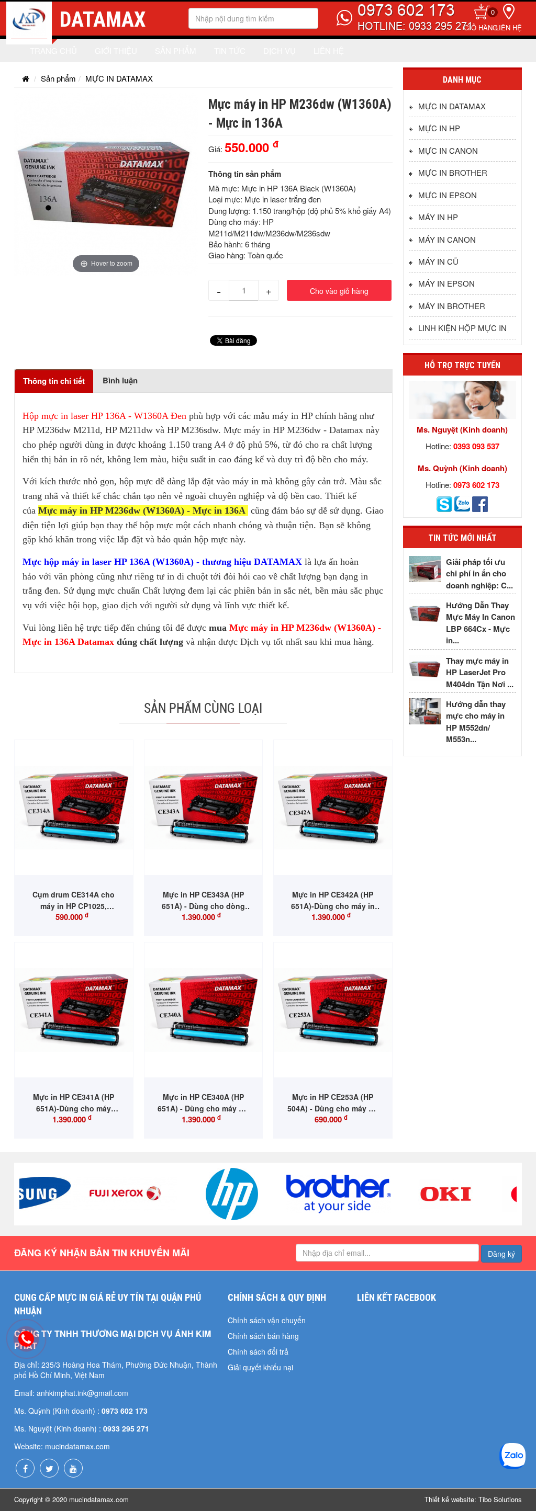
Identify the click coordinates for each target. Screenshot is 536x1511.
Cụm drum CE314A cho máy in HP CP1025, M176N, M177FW (73, 906)
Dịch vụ (279, 50)
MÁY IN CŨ (438, 261)
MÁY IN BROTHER (451, 305)
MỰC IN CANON (448, 150)
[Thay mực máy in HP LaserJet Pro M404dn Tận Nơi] (425, 668)
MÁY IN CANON (447, 239)
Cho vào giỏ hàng (339, 291)
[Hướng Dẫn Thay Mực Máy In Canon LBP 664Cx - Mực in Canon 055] (425, 612)
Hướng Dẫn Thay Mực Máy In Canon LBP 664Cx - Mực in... (480, 622)
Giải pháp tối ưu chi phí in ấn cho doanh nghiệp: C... (479, 573)
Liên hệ (508, 27)
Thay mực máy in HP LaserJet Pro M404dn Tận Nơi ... (479, 672)
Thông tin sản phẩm (244, 173)
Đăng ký (501, 1253)
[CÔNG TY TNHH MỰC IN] (29, 24)
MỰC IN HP (439, 127)
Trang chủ (53, 50)
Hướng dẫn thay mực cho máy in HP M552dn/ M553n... (476, 721)
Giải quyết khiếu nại (260, 1367)
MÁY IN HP (438, 216)
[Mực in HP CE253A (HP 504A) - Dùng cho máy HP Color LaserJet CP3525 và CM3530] (333, 1010)
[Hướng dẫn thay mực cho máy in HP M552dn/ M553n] (425, 711)
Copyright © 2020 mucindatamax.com (71, 1499)
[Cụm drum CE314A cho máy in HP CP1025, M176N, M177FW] (74, 808)
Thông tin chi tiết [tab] (54, 381)
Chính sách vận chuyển (267, 1320)
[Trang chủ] (25, 78)
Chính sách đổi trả (258, 1351)
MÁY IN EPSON (446, 283)
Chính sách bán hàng (263, 1336)
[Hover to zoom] (106, 183)
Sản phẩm (175, 50)
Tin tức (229, 50)
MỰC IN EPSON (447, 194)
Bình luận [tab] (120, 380)
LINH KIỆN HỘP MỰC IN (462, 327)
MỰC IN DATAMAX (119, 78)
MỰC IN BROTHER (452, 172)
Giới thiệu (116, 50)
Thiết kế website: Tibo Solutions (473, 1499)
